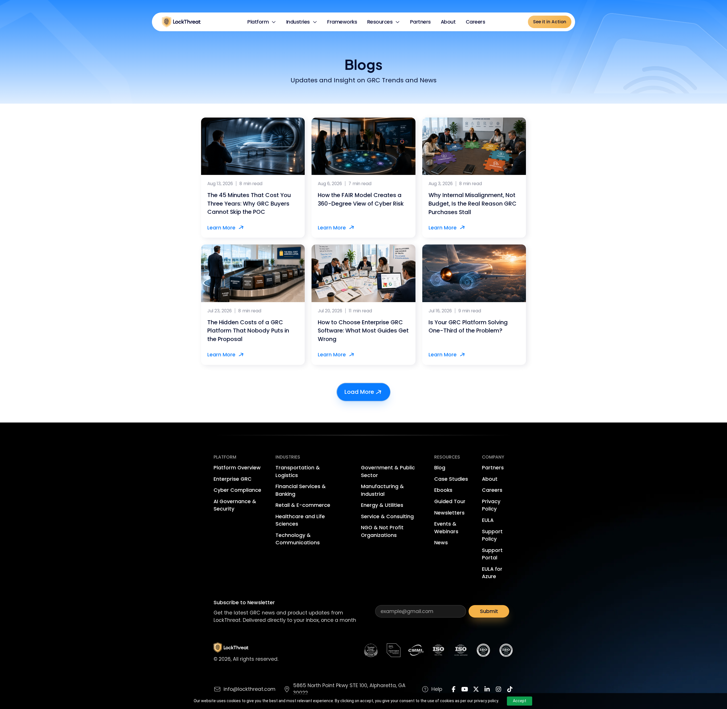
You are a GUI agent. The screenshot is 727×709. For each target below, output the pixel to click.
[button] (262, 22)
